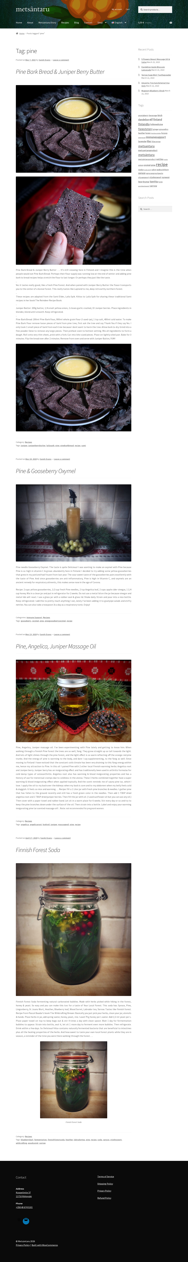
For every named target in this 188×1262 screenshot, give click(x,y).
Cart (128, 9)
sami (83, 445)
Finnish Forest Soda (38, 850)
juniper (24, 445)
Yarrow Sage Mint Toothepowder (156, 75)
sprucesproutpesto (154, 173)
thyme (145, 181)
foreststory (145, 129)
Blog (76, 22)
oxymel (35, 621)
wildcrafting (21, 1143)
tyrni (160, 182)
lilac (149, 141)
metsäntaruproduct (147, 159)
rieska (140, 169)
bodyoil (46, 824)
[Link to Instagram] (19, 1220)
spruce (106, 1139)
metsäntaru (146, 155)
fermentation (40, 1139)
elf (151, 119)
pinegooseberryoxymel (55, 621)
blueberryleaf (27, 1139)
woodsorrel (33, 1143)
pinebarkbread (67, 445)
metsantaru (146, 146)
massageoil (63, 824)
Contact (88, 22)
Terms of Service (105, 1176)
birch (160, 115)
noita (166, 159)
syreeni (165, 177)
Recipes (65, 22)
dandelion (143, 119)
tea (140, 181)
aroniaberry (143, 115)
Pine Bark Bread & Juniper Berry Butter (60, 71)
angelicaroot (36, 824)
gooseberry (26, 621)
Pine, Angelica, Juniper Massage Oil (56, 646)
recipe (77, 445)
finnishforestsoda (56, 1139)
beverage (153, 115)
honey (148, 133)
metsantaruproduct (147, 150)
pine (57, 445)
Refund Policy (104, 1197)
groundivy (163, 129)
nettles (159, 159)
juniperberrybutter (36, 445)
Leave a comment (61, 60)
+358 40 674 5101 (24, 1207)
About (30, 22)
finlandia (144, 124)
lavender (142, 141)
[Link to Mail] (26, 1220)
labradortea (79, 1139)
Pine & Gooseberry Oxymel (45, 471)
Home (19, 22)
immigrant (142, 138)
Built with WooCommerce (45, 1245)
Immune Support (34, 617)
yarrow (42, 1143)
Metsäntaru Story (47, 22)
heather (69, 1139)
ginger (156, 129)
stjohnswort (116, 1139)
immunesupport (156, 137)
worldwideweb (143, 186)
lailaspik (50, 445)
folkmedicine (156, 124)
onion (140, 165)
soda (100, 1139)
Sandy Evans (44, 60)
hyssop (164, 133)
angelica (25, 824)
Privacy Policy (104, 1190)
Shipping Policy (105, 1183)
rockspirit (147, 170)
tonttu (154, 181)
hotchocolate (156, 133)
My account (117, 9)
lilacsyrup (156, 141)
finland (157, 119)
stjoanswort (143, 177)
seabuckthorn (162, 169)
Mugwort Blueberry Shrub (152, 90)
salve (153, 169)
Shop (100, 22)
